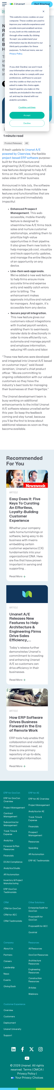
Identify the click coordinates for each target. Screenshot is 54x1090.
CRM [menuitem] (6, 902)
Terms (27, 1069)
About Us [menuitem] (8, 949)
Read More (15, 576)
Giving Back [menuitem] (10, 986)
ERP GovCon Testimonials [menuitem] (10, 890)
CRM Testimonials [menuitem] (13, 921)
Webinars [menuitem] (33, 994)
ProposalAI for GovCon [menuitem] (35, 918)
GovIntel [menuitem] (32, 932)
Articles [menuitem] (32, 988)
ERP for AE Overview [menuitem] (38, 799)
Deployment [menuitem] (10, 1023)
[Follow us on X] (31, 1049)
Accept (27, 115)
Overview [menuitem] (8, 1010)
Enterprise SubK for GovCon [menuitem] (38, 909)
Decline (27, 123)
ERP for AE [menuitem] (33, 793)
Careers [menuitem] (8, 961)
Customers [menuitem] (9, 1017)
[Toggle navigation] (4, 4)
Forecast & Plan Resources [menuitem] (11, 847)
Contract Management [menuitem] (10, 815)
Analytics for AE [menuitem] (36, 811)
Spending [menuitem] (33, 848)
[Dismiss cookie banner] (43, 11)
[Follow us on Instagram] (40, 1049)
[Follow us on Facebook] (22, 1049)
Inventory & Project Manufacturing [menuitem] (13, 881)
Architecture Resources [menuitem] (34, 962)
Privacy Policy (15, 53)
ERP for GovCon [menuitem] (12, 793)
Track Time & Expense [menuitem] (10, 832)
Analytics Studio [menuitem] (12, 868)
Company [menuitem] (9, 943)
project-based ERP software (20, 158)
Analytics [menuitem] (8, 841)
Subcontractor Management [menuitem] (11, 823)
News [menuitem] (6, 974)
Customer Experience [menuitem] (14, 1004)
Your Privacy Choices (29, 1078)
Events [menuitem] (7, 980)
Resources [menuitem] (33, 842)
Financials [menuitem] (9, 856)
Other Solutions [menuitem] (36, 902)
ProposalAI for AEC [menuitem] (38, 926)
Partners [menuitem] (8, 955)
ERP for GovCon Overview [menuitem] (12, 799)
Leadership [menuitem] (9, 968)
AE (26, 143)
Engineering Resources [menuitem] (34, 971)
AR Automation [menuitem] (11, 875)
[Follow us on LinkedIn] (13, 1049)
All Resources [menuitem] (35, 949)
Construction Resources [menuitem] (35, 979)
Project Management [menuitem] (14, 808)
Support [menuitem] (8, 1035)
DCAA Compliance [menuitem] (13, 862)
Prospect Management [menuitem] (35, 833)
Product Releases (13, 143)
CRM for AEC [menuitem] (10, 915)
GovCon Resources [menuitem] (38, 955)
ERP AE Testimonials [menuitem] (38, 861)
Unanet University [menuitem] (12, 1029)
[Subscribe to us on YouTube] (27, 1058)
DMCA (37, 1069)
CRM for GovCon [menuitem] (12, 908)
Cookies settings (27, 107)
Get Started (42, 4)
